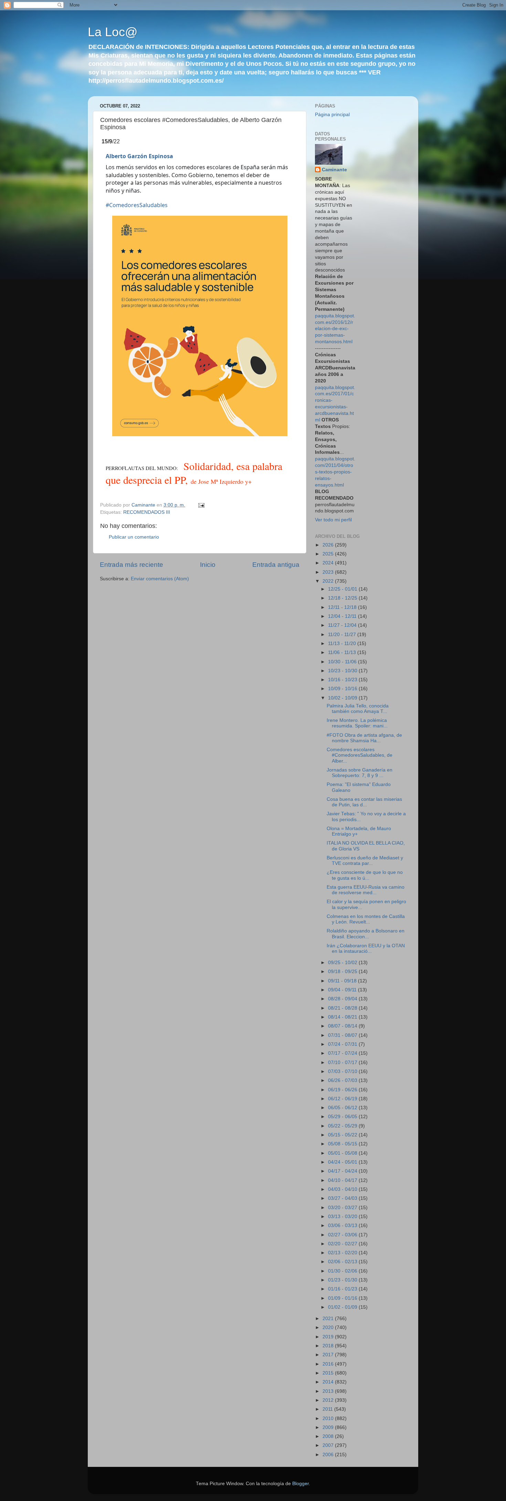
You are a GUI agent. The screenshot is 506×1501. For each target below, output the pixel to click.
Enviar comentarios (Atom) (160, 578)
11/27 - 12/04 (343, 625)
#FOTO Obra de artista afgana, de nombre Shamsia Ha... (364, 738)
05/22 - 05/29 (343, 1126)
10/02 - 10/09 (343, 698)
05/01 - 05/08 (343, 1153)
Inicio (207, 564)
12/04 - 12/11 (343, 616)
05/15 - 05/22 (343, 1134)
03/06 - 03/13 (343, 1225)
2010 (329, 1418)
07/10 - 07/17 (343, 1062)
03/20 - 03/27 (343, 1207)
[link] (139, 156)
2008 (329, 1436)
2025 (329, 554)
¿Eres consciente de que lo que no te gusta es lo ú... (365, 875)
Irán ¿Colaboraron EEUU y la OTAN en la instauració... (366, 948)
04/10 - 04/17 (343, 1180)
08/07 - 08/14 (343, 1026)
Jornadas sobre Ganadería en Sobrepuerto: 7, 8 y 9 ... (359, 772)
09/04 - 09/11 (343, 989)
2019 (329, 1336)
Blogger (300, 1483)
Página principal (332, 114)
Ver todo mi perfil (333, 519)
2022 (329, 581)
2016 (329, 1364)
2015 (329, 1373)
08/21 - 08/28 (343, 1008)
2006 (329, 1454)
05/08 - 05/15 (343, 1143)
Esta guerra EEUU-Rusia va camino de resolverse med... (365, 890)
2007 (329, 1445)
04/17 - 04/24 (343, 1171)
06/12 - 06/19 (343, 1098)
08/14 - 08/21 (343, 1017)
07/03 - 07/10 (343, 1071)
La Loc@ (113, 32)
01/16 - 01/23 (343, 1288)
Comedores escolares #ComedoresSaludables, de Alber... (359, 755)
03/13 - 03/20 (343, 1216)
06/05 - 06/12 (343, 1107)
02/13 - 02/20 (343, 1252)
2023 (329, 572)
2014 (329, 1382)
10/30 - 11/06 (343, 661)
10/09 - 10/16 (343, 688)
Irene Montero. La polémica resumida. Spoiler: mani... (357, 723)
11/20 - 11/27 (342, 634)
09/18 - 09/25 (343, 971)
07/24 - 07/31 (343, 1044)
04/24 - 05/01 (343, 1162)
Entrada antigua (275, 564)
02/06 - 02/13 (343, 1261)
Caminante (334, 169)
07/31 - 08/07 (343, 1035)
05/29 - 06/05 (343, 1116)
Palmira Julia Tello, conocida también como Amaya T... (358, 708)
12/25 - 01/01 (343, 589)
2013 (329, 1391)
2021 (329, 1318)
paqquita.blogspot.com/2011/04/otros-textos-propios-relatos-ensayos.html (335, 472)
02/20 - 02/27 (343, 1243)
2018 (329, 1345)
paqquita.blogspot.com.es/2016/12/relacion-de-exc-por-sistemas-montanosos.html (335, 329)
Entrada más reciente (131, 564)
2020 (329, 1327)
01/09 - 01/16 (343, 1298)
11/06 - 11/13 (342, 652)
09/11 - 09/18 (343, 980)
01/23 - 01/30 (343, 1280)
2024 (329, 562)
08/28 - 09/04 (343, 998)
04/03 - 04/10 (343, 1189)
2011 (328, 1409)
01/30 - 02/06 (343, 1271)
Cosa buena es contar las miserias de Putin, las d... (364, 802)
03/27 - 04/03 (343, 1198)
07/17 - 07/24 (343, 1053)
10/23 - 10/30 (343, 670)
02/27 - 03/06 (343, 1234)
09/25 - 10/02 (343, 962)
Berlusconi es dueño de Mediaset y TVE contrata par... (365, 860)
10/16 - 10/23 (343, 679)
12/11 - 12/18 (343, 607)
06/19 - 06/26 (343, 1089)
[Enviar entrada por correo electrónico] (201, 505)
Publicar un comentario (134, 537)
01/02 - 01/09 (343, 1307)
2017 (329, 1354)
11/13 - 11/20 (342, 643)
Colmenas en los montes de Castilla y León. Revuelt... (366, 919)
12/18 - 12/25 (343, 598)
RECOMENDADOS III (146, 512)
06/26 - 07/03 (343, 1080)
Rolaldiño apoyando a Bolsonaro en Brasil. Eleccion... (365, 933)
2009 (329, 1427)
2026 (329, 545)
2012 (329, 1400)
